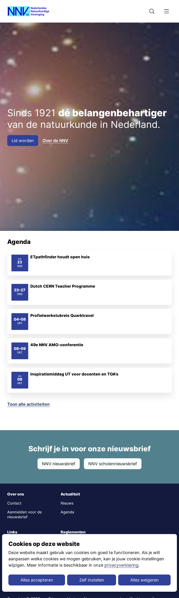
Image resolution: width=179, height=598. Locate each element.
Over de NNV (55, 140)
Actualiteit (70, 494)
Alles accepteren (37, 580)
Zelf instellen (91, 580)
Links (12, 532)
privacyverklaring (121, 565)
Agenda (67, 512)
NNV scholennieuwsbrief (112, 463)
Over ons (15, 494)
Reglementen (73, 532)
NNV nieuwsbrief (58, 463)
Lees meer (89, 263)
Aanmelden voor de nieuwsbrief (24, 514)
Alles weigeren (144, 580)
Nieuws (67, 503)
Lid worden (23, 140)
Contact (14, 503)
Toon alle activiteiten (28, 404)
